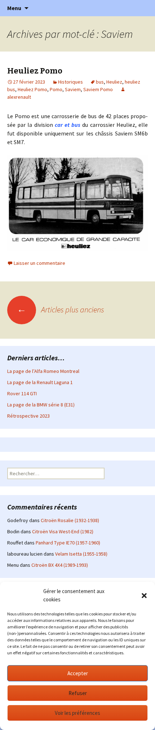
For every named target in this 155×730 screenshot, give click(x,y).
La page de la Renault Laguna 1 (40, 382)
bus (100, 82)
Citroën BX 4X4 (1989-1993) (59, 565)
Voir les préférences (77, 712)
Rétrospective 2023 (28, 416)
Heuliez (114, 82)
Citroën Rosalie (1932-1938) (70, 520)
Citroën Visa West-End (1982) (62, 531)
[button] (144, 595)
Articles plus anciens (60, 309)
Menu (14, 8)
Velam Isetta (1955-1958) (81, 554)
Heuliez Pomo (34, 71)
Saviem (73, 89)
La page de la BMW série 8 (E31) (41, 404)
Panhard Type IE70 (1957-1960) (68, 542)
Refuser (77, 693)
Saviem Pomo (98, 89)
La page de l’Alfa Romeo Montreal (43, 371)
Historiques (70, 82)
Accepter (77, 673)
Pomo (56, 89)
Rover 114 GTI (22, 393)
